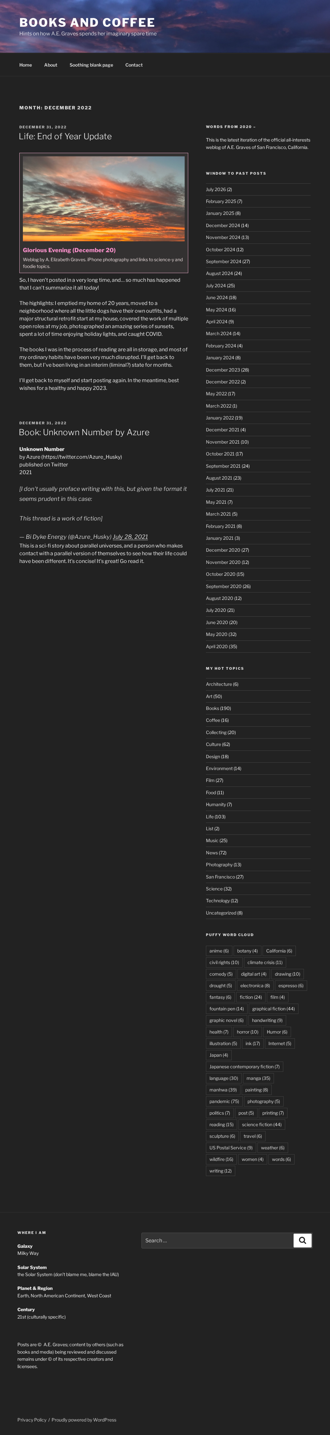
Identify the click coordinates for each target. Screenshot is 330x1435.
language (223, 1078)
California (279, 950)
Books (212, 708)
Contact (134, 65)
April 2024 (217, 321)
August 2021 (219, 478)
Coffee (213, 720)
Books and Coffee (87, 22)
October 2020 (221, 574)
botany (247, 950)
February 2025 (221, 201)
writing (220, 1170)
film (277, 997)
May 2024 (216, 309)
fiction (251, 997)
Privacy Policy (31, 1419)
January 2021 (220, 538)
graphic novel (226, 1020)
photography (264, 1101)
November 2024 (223, 237)
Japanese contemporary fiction (244, 1066)
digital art (254, 974)
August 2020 (219, 598)
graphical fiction (273, 1008)
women (253, 1159)
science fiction (262, 1124)
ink (253, 1043)
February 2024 (221, 345)
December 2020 (223, 550)
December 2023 (223, 370)
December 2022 (223, 381)
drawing (287, 974)
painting (256, 1089)
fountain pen (226, 1008)
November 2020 (223, 562)
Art (209, 696)
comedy (221, 974)
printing (273, 1113)
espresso (291, 985)
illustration (223, 1043)
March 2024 (219, 333)
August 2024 (219, 273)
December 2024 (223, 225)
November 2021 (223, 442)
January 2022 (220, 417)
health (218, 1032)
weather (273, 1147)
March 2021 (218, 514)
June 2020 (217, 622)
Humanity (216, 804)
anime (219, 950)
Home (25, 65)
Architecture (219, 684)
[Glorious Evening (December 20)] (104, 213)
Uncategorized (221, 912)
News (212, 852)
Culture (213, 744)
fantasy (220, 997)
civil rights (224, 962)
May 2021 (216, 502)
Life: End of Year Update (65, 136)
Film (210, 780)
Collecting (216, 732)
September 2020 (224, 586)
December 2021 (222, 429)
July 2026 (216, 189)
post (246, 1113)
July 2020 (216, 610)
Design (213, 756)
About (50, 65)
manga (258, 1078)
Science (214, 888)
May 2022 (216, 393)
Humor (277, 1032)
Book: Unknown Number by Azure (84, 432)
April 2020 (217, 646)
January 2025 (220, 213)
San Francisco (220, 876)
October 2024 (220, 249)
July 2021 (215, 489)
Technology (218, 900)
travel (253, 1136)
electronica (255, 985)
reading (221, 1124)
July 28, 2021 (130, 536)
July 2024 (216, 285)
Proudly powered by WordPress (84, 1419)
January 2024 (220, 357)
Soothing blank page (91, 65)
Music (212, 840)
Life (210, 816)
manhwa (223, 1089)
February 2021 (221, 526)
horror (247, 1032)
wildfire (221, 1159)
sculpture (222, 1136)
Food (211, 792)
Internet (279, 1043)
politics (219, 1113)
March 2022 (218, 406)
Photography (219, 864)
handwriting (267, 1020)
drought (220, 985)
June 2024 (217, 297)
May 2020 (217, 634)
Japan (218, 1055)
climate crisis (265, 962)
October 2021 (220, 453)
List (209, 828)
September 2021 (223, 466)
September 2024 (223, 261)
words (281, 1159)
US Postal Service (231, 1147)
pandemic (224, 1101)
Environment (219, 768)
